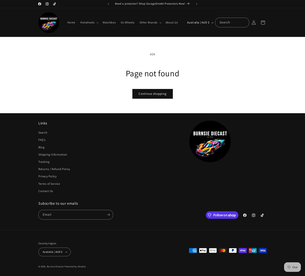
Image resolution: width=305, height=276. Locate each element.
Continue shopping (153, 94)
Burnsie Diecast (55, 266)
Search (43, 132)
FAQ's (42, 140)
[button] (89, 22)
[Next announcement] (196, 4)
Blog (41, 147)
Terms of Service (49, 184)
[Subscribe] (108, 215)
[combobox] (232, 22)
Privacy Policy (47, 176)
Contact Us (45, 191)
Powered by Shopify (75, 266)
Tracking (44, 162)
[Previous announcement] (108, 4)
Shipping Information (52, 154)
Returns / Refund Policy (54, 169)
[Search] (244, 22)
